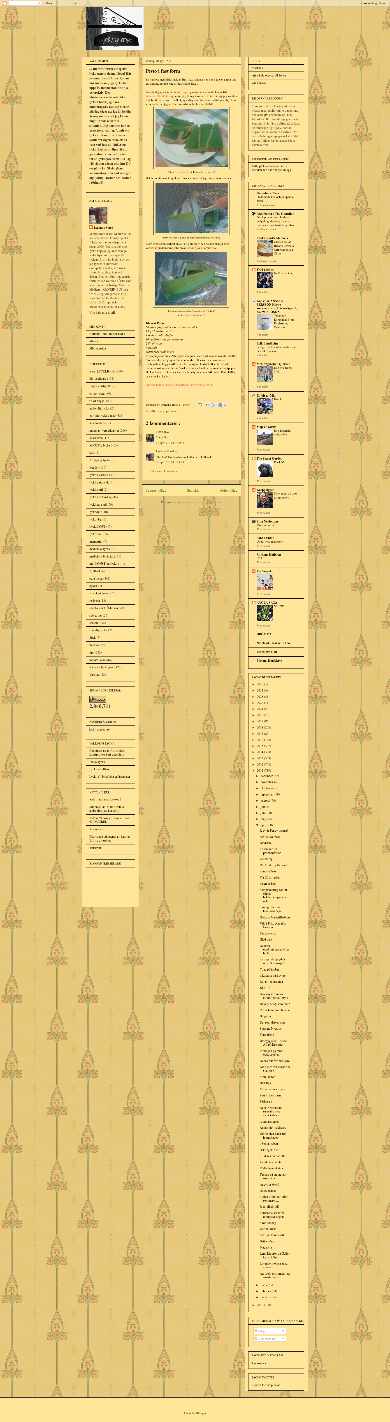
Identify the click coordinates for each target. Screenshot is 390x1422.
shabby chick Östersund (104, 608)
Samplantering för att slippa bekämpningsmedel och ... (274, 895)
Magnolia (266, 1247)
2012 (260, 764)
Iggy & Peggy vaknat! (274, 830)
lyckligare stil (98, 504)
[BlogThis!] (212, 405)
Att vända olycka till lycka (269, 75)
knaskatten (96, 438)
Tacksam (94, 645)
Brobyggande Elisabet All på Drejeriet (274, 1043)
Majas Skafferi (266, 426)
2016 (260, 740)
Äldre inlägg (228, 490)
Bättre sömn (267, 1241)
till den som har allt (272, 1156)
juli (263, 807)
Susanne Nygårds (270, 1028)
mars (264, 1285)
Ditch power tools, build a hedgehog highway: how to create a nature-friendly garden (275, 221)
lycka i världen (98, 475)
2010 (260, 1305)
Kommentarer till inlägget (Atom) (201, 502)
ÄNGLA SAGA (267, 602)
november (267, 782)
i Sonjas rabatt (269, 1143)
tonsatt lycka (97, 660)
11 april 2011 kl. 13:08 (170, 462)
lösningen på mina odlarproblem (271, 1053)
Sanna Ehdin (265, 537)
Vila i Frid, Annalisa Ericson (273, 925)
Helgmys (265, 1016)
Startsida (193, 490)
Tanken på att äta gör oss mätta (273, 1176)
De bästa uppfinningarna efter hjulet (274, 949)
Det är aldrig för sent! (274, 865)
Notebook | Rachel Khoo (273, 642)
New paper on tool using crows (285, 495)
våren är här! (268, 883)
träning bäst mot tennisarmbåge (270, 909)
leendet (93, 467)
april (264, 825)
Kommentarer (266, 1338)
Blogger (201, 1413)
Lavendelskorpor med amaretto (274, 1265)
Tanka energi (268, 933)
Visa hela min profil (102, 312)
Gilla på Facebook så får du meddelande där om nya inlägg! (272, 168)
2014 (260, 752)
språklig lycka (98, 630)
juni (264, 813)
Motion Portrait (266, 525)
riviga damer (268, 1190)
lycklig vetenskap (100, 497)
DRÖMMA (264, 634)
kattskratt (95, 848)
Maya (159, 431)
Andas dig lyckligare (273, 1127)
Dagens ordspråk (100, 386)
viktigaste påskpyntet (273, 975)
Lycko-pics (259, 1363)
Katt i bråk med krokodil (105, 799)
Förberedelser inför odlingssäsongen (272, 1215)
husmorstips (96, 423)
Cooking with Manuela (272, 238)
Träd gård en (265, 269)
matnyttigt (95, 541)
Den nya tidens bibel (283, 369)
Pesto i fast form (270, 1095)
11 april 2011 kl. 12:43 (170, 443)
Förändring (267, 1034)
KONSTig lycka (99, 445)
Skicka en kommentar (164, 471)
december (267, 776)
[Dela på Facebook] (220, 405)
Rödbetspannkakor (271, 1168)
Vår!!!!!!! (279, 606)
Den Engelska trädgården (282, 432)
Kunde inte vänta (270, 1162)
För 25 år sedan (270, 877)
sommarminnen (269, 1121)
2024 (260, 690)
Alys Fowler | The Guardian (275, 213)
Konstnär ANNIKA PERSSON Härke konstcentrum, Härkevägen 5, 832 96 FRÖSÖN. (277, 306)
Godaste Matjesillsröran (275, 917)
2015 (260, 746)
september (267, 794)
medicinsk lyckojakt (102, 556)
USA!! (261, 558)
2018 (260, 727)
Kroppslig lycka (99, 460)
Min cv (93, 341)
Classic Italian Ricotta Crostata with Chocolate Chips (284, 247)
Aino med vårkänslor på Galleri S (275, 1069)
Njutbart (94, 571)
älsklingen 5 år (269, 1150)
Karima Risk (268, 1229)
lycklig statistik (99, 482)
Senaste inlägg (156, 490)
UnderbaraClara (268, 193)
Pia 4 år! (279, 462)
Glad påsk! (267, 939)
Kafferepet (264, 571)
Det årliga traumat (271, 981)
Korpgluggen (265, 489)
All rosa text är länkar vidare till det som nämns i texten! (180, 385)
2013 (260, 758)
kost (92, 452)
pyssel (93, 586)
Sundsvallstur (268, 871)
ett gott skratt (97, 393)
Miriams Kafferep (269, 554)
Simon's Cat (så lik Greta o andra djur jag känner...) (106, 809)
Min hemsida (97, 348)
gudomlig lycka (99, 408)
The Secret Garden (269, 458)
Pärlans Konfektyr (269, 660)
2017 (260, 733)
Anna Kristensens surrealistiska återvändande (271, 1111)
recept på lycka (167, 411)
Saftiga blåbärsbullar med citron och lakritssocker (276, 349)
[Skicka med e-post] (208, 405)
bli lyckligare (97, 378)
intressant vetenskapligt (104, 430)
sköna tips (95, 615)
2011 (260, 770)
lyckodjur (95, 512)
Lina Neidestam (267, 521)
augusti (266, 800)
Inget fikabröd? (269, 1206)
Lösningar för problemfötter (270, 851)
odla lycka (95, 578)
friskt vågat (96, 401)
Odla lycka (259, 83)
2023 (260, 696)
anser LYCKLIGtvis (102, 371)
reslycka (94, 600)
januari (265, 1297)
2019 (260, 721)
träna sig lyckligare (101, 667)
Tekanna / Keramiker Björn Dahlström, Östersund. (284, 321)
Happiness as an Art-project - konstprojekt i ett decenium (108, 752)
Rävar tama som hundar (275, 1010)
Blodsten (265, 843)
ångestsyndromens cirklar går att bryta (274, 996)
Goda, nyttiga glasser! (270, 541)
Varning (94, 674)
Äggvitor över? (269, 1184)
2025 (260, 684)
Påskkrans (266, 1101)
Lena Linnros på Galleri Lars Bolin (275, 1255)
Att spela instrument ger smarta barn (275, 1275)
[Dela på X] (216, 405)
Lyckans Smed (165, 451)
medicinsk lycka (99, 549)
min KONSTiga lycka (103, 563)
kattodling (266, 859)
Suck (92, 637)
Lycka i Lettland (99, 769)
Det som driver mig (272, 1022)
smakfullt (95, 623)
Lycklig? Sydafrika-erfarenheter (109, 776)
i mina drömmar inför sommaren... (274, 1198)
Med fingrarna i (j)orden (273, 363)
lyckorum (95, 534)
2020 (260, 715)
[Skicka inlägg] (200, 404)
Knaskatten (96, 829)
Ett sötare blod (267, 651)
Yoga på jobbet (269, 969)
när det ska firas (270, 837)
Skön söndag (268, 1223)
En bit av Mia (266, 395)
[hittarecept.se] (99, 729)
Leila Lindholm (267, 343)
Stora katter (267, 1077)
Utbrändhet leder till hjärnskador (273, 1135)
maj (263, 819)
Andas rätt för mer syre (275, 1061)
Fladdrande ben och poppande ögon (275, 199)
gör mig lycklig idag (102, 415)
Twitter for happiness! (266, 1385)
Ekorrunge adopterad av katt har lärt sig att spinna (110, 838)
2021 (260, 709)
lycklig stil (96, 489)
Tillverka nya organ (272, 1089)
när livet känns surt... (273, 1235)
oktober (266, 788)
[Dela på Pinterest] (225, 405)
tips (180, 411)
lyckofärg (95, 519)
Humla (278, 399)
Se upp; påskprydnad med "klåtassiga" (273, 961)
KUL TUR (267, 987)
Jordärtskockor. (283, 273)
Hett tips (265, 1083)
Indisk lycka (97, 762)
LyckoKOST (97, 526)
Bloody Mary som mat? (275, 1004)
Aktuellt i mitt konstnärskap (107, 333)
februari (266, 1291)
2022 (260, 703)
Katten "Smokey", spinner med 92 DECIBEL (109, 820)
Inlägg (261, 1331)
